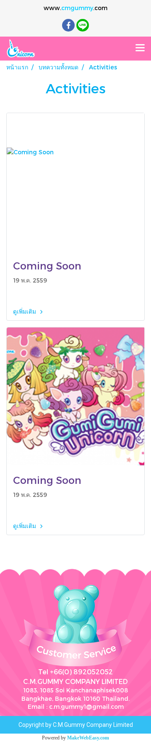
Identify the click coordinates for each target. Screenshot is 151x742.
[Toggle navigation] (140, 48)
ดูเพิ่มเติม (25, 311)
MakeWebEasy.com (88, 738)
